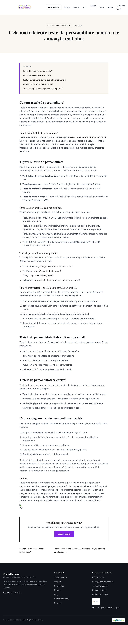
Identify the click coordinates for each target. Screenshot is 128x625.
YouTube (17, 592)
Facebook (7, 592)
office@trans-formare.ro (102, 582)
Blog (102, 7)
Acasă (67, 7)
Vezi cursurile (64, 534)
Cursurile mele (121, 7)
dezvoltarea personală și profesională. (88, 137)
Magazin (58, 582)
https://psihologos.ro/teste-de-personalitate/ (57, 280)
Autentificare (53, 7)
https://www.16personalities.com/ (55, 266)
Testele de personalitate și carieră (38, 84)
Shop (85, 7)
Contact (57, 603)
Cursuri (76, 7)
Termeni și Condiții (100, 586)
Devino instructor (61, 599)
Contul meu (59, 586)
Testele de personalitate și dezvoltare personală (44, 80)
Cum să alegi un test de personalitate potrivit (43, 88)
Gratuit (93, 6)
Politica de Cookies (100, 594)
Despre (110, 7)
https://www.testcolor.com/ (47, 271)
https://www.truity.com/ (41, 275)
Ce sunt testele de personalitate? (37, 71)
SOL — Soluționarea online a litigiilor (106, 608)
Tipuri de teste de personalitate (37, 75)
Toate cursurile (60, 577)
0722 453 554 (98, 577)
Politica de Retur (99, 590)
